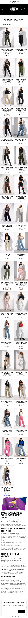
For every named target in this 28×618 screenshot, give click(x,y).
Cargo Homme (18, 616)
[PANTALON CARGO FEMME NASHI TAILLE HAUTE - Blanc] (20, 348)
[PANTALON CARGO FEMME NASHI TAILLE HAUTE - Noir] (21, 348)
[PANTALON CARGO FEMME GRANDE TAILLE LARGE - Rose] (19, 289)
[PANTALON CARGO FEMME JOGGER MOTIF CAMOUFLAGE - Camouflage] (9, 495)
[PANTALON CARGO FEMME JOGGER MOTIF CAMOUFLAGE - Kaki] (8, 495)
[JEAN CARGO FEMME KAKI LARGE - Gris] (10, 289)
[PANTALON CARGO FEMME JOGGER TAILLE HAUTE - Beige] (4, 114)
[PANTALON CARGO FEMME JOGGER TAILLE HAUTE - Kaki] (9, 114)
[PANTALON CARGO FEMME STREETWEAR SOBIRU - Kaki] (8, 55)
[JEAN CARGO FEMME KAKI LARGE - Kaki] (3, 289)
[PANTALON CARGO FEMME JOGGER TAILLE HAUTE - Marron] (8, 114)
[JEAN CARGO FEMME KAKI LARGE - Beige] (8, 289)
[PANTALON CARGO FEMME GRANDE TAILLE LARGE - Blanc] (21, 289)
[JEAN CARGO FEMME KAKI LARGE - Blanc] (7, 289)
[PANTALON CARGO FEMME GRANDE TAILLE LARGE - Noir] (22, 289)
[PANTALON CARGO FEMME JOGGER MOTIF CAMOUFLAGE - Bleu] (6, 495)
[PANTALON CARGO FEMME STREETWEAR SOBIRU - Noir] (6, 55)
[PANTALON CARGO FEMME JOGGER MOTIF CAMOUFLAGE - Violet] (4, 495)
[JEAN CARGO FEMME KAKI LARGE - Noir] (5, 289)
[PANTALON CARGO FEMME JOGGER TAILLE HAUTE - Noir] (6, 114)
